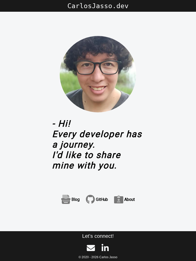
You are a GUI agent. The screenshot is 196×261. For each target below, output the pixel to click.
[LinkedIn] (105, 248)
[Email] (91, 248)
